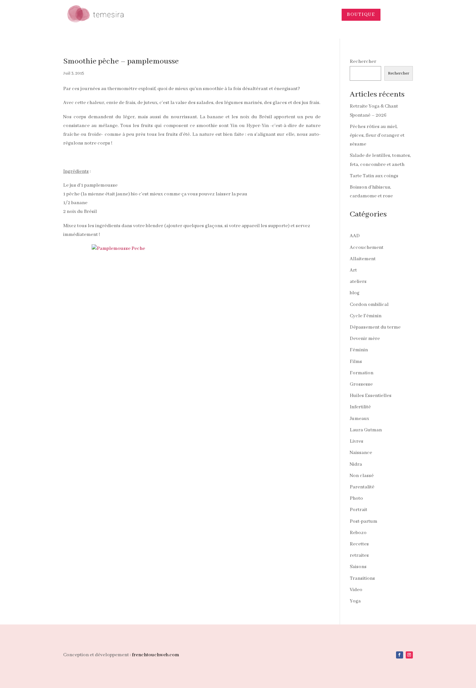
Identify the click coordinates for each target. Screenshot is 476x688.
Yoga (355, 601)
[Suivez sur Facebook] (399, 655)
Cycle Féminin (365, 316)
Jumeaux (359, 419)
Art (353, 270)
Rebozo (358, 533)
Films (356, 362)
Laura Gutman (366, 430)
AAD (355, 236)
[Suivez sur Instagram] (409, 655)
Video (356, 590)
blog (354, 293)
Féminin (359, 350)
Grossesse (361, 384)
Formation (361, 373)
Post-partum (363, 521)
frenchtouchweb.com (155, 655)
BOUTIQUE (361, 14)
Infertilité (360, 407)
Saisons (358, 567)
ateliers (358, 282)
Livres (356, 441)
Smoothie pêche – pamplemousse (121, 61)
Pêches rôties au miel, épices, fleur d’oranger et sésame (377, 135)
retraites (359, 555)
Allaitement (363, 259)
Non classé (362, 476)
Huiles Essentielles (370, 396)
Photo (356, 498)
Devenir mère (365, 339)
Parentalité (362, 487)
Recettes (359, 544)
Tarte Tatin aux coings (374, 176)
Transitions (362, 578)
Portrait (358, 510)
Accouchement (366, 248)
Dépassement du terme (375, 327)
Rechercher (363, 61)
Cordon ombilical (369, 305)
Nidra (356, 464)
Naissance (361, 453)
